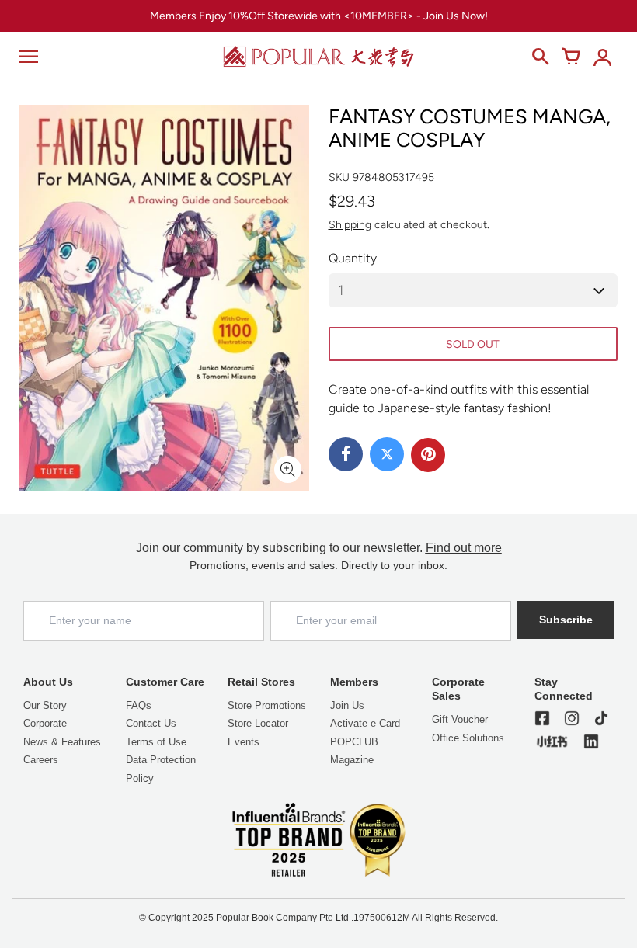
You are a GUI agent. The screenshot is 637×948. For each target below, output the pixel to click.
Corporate (45, 723)
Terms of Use (156, 742)
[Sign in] (602, 57)
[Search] (539, 57)
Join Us (347, 705)
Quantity (353, 258)
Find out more (464, 547)
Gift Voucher (460, 719)
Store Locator (258, 723)
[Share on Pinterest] (428, 455)
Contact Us (151, 723)
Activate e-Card (365, 723)
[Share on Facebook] (346, 454)
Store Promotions (267, 705)
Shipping (350, 224)
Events (243, 742)
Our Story (45, 705)
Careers (40, 760)
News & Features (62, 742)
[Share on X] (387, 454)
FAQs (138, 705)
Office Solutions (468, 738)
